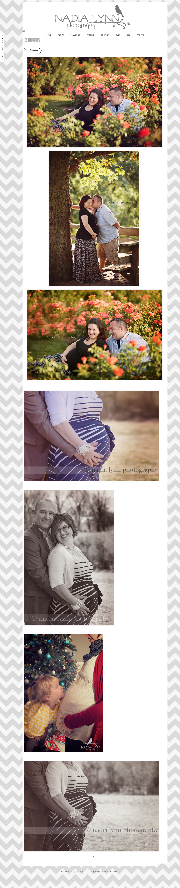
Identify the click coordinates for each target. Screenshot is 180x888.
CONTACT (105, 35)
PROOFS (140, 35)
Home (95, 856)
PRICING (90, 35)
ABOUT (61, 35)
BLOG (118, 35)
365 (128, 35)
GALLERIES (75, 35)
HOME (48, 35)
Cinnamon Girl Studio (110, 871)
